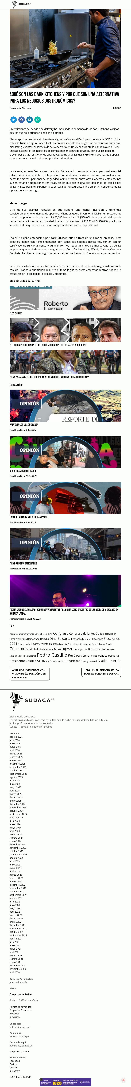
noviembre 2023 (18, 847)
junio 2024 (15, 824)
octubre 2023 (16, 851)
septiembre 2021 (18, 935)
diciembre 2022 (17, 884)
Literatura (93, 649)
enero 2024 (15, 841)
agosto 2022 (16, 898)
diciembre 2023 (17, 844)
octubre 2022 (16, 891)
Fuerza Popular (106, 644)
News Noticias (21, 619)
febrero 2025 (16, 797)
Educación (87, 639)
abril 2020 (15, 972)
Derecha (44, 638)
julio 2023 (15, 861)
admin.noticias (22, 108)
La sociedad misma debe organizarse (29, 517)
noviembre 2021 (18, 928)
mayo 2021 (15, 948)
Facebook (15, 1060)
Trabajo (85, 661)
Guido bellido (34, 649)
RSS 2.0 (20, 1076)
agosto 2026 (16, 736)
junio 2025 (15, 783)
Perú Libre (82, 655)
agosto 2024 (16, 817)
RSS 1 (13, 1076)
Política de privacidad (20, 1006)
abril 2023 (15, 871)
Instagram (15, 1070)
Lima (85, 649)
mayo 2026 (15, 746)
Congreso (61, 633)
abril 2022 (15, 911)
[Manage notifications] (123, 1080)
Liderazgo (78, 649)
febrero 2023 (16, 878)
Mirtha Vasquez (106, 649)
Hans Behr (19, 430)
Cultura (23, 638)
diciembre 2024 (17, 804)
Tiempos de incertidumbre (23, 563)
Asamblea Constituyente (22, 633)
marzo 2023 (16, 874)
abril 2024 (15, 830)
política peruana (108, 655)
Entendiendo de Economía (79, 644)
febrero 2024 (16, 837)
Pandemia (31, 655)
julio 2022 (15, 901)
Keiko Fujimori (63, 649)
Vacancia (94, 661)
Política (93, 655)
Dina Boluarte (60, 638)
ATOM (27, 1076)
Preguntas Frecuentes (21, 1010)
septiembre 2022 (18, 894)
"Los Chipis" (16, 313)
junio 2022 (15, 904)
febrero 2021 (16, 958)
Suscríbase (15, 1016)
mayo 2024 (15, 827)
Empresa (54, 643)
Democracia (33, 638)
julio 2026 (15, 740)
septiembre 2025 (18, 773)
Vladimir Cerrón (110, 661)
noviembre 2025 (18, 767)
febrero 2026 (16, 756)
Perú (72, 655)
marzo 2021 (16, 955)
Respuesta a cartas (19, 1051)
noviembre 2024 (18, 807)
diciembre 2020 (17, 965)
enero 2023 (15, 881)
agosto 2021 (16, 938)
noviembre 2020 (18, 968)
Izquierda (48, 649)
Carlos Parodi (41, 634)
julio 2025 (15, 780)
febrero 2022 (16, 918)
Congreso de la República (86, 633)
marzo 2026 (16, 753)
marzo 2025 (16, 793)
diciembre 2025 (17, 763)
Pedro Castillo (52, 655)
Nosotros (14, 1013)
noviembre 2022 (18, 888)
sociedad (75, 661)
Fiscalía (95, 644)
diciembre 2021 (17, 925)
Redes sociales (62, 661)
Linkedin (14, 1067)
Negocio (21, 656)
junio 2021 (15, 945)
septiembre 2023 (18, 854)
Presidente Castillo (23, 661)
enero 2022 (15, 921)
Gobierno (17, 648)
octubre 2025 (16, 770)
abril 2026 (15, 750)
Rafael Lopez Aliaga (46, 661)
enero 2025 (15, 800)
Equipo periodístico (21, 994)
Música (13, 655)
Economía (76, 638)
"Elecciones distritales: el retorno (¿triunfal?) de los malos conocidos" (48, 345)
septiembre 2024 (18, 814)
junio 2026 (15, 743)
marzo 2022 (16, 915)
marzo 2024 (16, 834)
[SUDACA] (21, 4)
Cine (50, 633)
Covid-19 (14, 638)
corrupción (110, 633)
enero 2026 (15, 760)
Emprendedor (24, 644)
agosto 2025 (16, 777)
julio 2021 (15, 941)
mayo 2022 (15, 908)
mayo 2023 (15, 867)
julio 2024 (15, 820)
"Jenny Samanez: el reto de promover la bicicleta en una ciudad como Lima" (49, 377)
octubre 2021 (16, 931)
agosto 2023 (16, 857)
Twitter (13, 1064)
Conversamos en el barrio (23, 471)
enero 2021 (15, 962)
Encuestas (63, 644)
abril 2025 (15, 790)
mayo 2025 (15, 787)
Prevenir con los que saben (24, 425)
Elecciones (97, 638)
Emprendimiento (39, 643)
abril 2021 (15, 952)
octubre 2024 (16, 810)
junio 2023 (15, 864)
